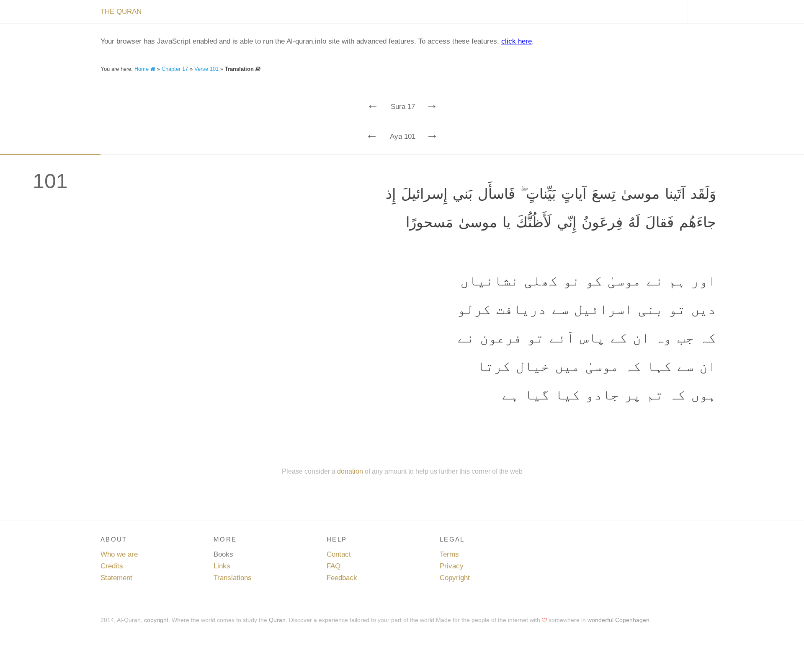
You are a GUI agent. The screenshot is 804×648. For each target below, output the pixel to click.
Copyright (455, 578)
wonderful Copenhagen (618, 620)
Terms (449, 554)
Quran (277, 620)
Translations (233, 578)
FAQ (333, 566)
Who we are (119, 554)
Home (142, 69)
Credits (111, 566)
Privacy (452, 566)
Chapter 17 (175, 69)
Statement (116, 578)
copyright (156, 620)
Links (222, 566)
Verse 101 (206, 69)
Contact (339, 554)
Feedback (342, 578)
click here (516, 41)
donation (350, 471)
